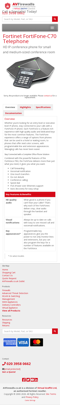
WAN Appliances (10, 302)
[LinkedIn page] (36, 380)
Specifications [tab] (43, 107)
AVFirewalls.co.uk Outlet (13, 281)
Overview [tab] (10, 107)
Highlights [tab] (25, 107)
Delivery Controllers (11, 304)
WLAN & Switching (11, 296)
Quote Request (9, 278)
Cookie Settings (30, 400)
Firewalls (6, 290)
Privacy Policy (32, 397)
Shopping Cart (8, 272)
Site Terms (51, 394)
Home (5, 269)
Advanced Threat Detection (15, 293)
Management (8, 299)
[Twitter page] (28, 380)
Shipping (6, 322)
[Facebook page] (24, 380)
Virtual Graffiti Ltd (47, 388)
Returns (5, 325)
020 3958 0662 (13, 13)
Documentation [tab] (13, 113)
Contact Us (7, 275)
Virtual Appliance (10, 307)
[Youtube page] (32, 380)
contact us (48, 95)
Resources (7, 319)
